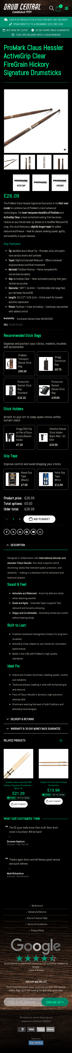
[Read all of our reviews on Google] (36, 946)
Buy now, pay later (17, 30)
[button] (52, 8)
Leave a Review (36, 970)
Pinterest (27, 532)
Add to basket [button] (20, 804)
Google (35, 966)
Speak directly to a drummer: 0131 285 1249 (38, 24)
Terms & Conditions (37, 924)
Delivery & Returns (37, 911)
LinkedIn (20, 532)
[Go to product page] (18, 763)
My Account (37, 905)
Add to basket (42, 519)
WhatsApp (40, 532)
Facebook (7, 532)
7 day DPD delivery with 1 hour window (38, 34)
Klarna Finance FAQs (37, 918)
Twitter (13, 532)
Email (33, 532)
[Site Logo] (22, 8)
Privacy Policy (37, 930)
